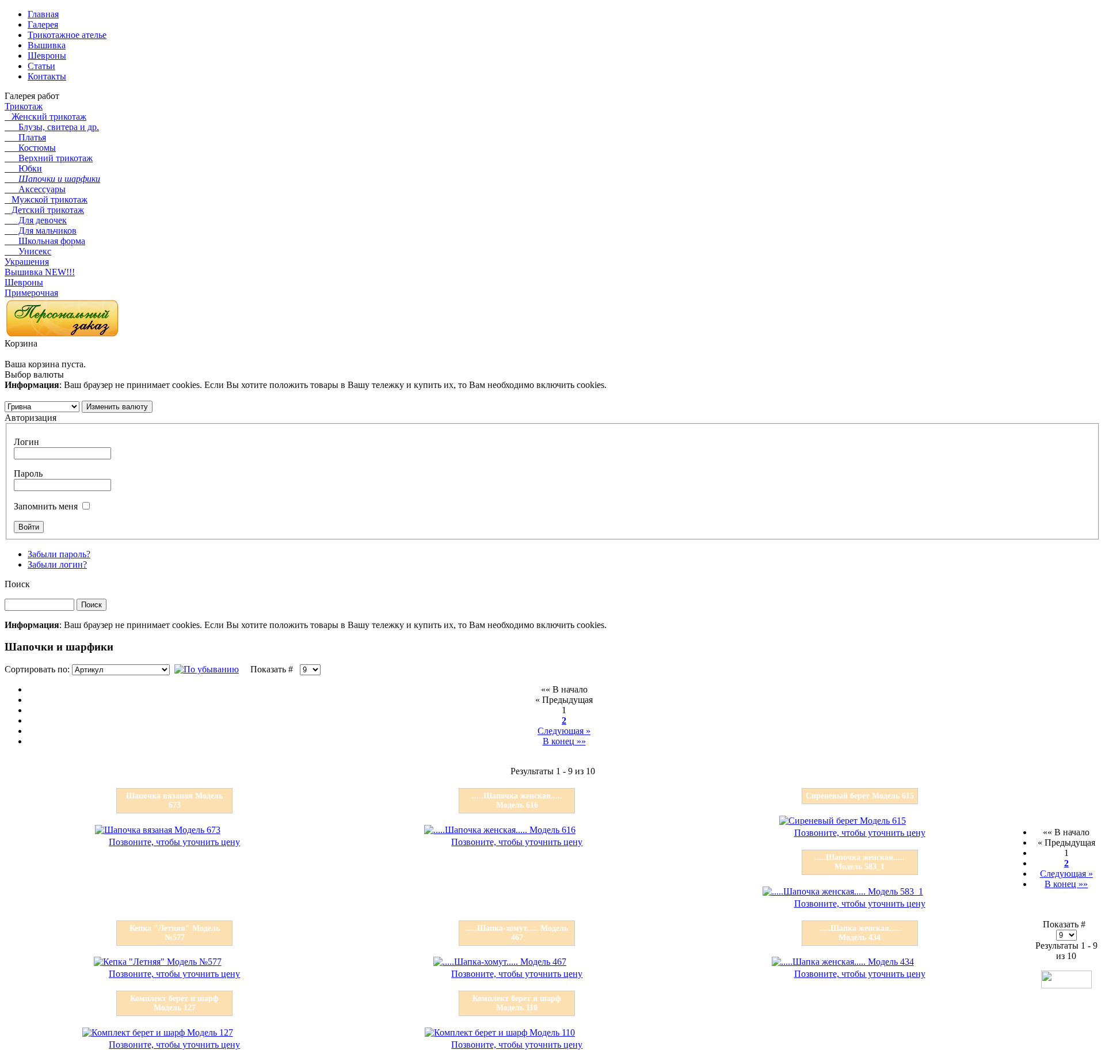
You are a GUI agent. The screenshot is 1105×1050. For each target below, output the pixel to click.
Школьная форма (45, 241)
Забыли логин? (57, 564)
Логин (26, 442)
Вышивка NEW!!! (40, 272)
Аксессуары (35, 189)
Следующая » (564, 731)
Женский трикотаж (45, 116)
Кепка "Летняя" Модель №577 (174, 933)
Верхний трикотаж (49, 158)
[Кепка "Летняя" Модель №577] (158, 962)
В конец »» (564, 741)
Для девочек (36, 220)
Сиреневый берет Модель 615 (860, 796)
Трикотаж (24, 106)
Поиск (17, 584)
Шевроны (24, 282)
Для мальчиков (41, 230)
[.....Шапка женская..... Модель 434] (843, 962)
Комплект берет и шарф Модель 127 (174, 1003)
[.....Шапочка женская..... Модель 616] (500, 830)
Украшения (27, 262)
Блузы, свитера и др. (52, 127)
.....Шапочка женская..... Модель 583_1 (859, 862)
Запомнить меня (46, 506)
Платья (25, 137)
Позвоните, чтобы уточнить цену (174, 842)
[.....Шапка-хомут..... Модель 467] (499, 962)
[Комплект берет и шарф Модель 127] (157, 1032)
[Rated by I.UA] (1066, 985)
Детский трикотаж (44, 210)
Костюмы (30, 148)
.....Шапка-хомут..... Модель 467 (517, 933)
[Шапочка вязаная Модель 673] (157, 830)
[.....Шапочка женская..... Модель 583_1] (843, 891)
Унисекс (28, 251)
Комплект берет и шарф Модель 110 (517, 1003)
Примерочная (31, 293)
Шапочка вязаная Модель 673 (174, 800)
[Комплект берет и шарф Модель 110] (500, 1032)
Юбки (23, 168)
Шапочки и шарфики (52, 179)
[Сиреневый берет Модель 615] (842, 820)
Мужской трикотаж (46, 199)
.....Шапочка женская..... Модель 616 (517, 800)
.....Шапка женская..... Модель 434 (860, 933)
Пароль (28, 473)
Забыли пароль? (59, 554)
